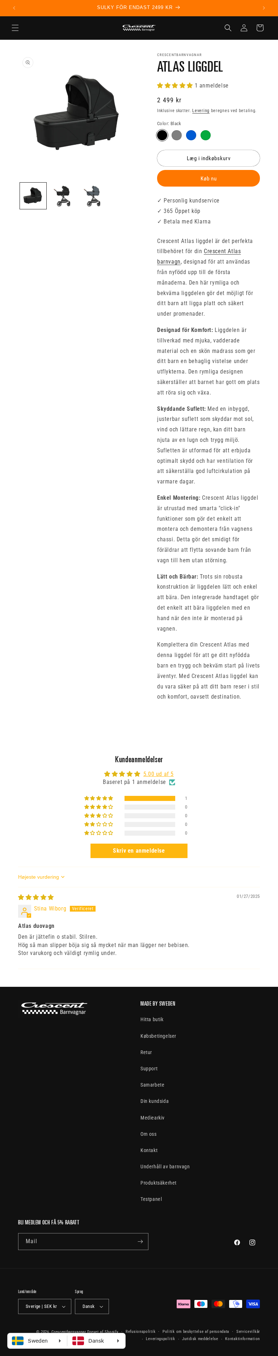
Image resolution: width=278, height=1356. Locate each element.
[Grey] (177, 135)
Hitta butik (152, 1019)
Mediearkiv (152, 1118)
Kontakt (148, 1150)
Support (148, 1068)
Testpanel (151, 1199)
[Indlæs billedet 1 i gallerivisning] (33, 196)
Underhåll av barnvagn (165, 1166)
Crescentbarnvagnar (68, 1332)
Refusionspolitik (140, 1331)
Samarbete (152, 1085)
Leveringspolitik (160, 1338)
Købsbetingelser (158, 1036)
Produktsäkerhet (158, 1183)
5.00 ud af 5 (158, 774)
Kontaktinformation (242, 1338)
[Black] (162, 135)
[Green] (206, 135)
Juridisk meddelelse (200, 1338)
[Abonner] (140, 1241)
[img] (36, 897)
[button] (15, 28)
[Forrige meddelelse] (14, 8)
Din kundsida (154, 1101)
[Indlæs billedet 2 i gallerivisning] (63, 196)
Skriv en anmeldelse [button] (139, 850)
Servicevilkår (248, 1331)
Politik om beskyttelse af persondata (196, 1331)
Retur (146, 1052)
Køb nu (209, 178)
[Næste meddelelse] (264, 8)
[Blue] (191, 135)
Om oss (148, 1134)
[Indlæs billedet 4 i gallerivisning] (93, 196)
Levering (201, 110)
